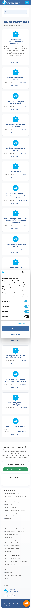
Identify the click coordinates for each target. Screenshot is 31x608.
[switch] (26, 306)
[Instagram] (13, 595)
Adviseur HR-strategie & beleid (15, 78)
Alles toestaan (15, 328)
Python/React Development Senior (15, 245)
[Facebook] (6, 595)
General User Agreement (11, 603)
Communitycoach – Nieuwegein (15, 404)
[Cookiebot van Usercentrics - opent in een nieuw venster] (22, 272)
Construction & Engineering (13, 513)
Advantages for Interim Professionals (16, 561)
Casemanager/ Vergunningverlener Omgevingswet (15, 41)
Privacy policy (22, 603)
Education (8, 518)
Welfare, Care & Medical (12, 516)
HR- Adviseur (15, 172)
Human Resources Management (14, 499)
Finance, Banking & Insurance (13, 493)
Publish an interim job (11, 570)
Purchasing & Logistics (11, 507)
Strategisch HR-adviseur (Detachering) (15, 125)
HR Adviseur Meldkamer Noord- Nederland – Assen (15, 380)
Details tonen (22, 323)
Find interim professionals (12, 567)
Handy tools (8, 572)
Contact (7, 581)
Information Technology (12, 502)
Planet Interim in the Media (13, 575)
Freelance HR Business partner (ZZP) (15, 102)
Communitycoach (15, 268)
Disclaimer (7, 605)
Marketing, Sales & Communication (15, 496)
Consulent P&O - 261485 (15, 426)
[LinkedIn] (9, 595)
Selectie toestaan (15, 334)
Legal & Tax (8, 504)
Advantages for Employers (13, 558)
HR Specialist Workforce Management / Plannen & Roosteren (15, 195)
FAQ (6, 578)
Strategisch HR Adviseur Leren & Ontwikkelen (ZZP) (15, 357)
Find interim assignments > (15, 469)
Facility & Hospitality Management (15, 510)
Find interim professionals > (16, 482)
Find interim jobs (10, 564)
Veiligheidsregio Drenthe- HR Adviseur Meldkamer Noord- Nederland (15, 221)
